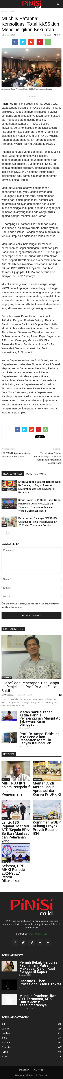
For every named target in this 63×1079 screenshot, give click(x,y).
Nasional (5, 779)
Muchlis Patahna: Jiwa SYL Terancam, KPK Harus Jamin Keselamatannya (38, 1000)
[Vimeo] (31, 943)
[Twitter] (23, 943)
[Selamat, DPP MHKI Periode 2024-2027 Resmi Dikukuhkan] (16, 853)
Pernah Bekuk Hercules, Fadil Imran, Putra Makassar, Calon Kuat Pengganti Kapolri (38, 967)
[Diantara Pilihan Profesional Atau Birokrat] (9, 984)
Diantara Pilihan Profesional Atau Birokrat (40, 982)
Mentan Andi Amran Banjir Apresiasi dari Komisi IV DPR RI (47, 789)
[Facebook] (15, 943)
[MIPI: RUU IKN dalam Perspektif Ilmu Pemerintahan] (16, 771)
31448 (59, 35)
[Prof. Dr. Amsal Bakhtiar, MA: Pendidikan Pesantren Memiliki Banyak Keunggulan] (9, 737)
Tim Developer (38, 1070)
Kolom (5, 1024)
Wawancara (6, 678)
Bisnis (4, 1056)
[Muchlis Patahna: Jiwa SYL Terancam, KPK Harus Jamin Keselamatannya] (9, 999)
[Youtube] (48, 943)
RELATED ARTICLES (12, 474)
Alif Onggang (7, 695)
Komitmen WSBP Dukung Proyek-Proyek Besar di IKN (47, 828)
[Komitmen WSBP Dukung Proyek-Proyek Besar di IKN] (47, 810)
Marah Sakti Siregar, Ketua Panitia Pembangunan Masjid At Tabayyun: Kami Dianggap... (39, 718)
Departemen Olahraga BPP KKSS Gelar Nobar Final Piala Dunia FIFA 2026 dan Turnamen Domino (37, 522)
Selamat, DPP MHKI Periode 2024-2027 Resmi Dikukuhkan (13, 873)
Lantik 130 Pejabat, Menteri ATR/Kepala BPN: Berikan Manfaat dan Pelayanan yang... (16, 831)
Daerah (5, 1028)
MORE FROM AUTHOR (36, 474)
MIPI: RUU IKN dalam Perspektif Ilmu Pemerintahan (16, 789)
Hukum (5, 1051)
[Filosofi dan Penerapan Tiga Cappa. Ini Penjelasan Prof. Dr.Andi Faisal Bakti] (31, 657)
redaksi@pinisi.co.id (37, 933)
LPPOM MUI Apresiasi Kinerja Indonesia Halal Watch (16, 455)
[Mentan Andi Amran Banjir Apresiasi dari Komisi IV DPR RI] (47, 771)
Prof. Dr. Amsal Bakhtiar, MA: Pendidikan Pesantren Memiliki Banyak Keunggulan (39, 738)
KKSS (12, 11)
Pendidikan (7, 1047)
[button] (58, 4)
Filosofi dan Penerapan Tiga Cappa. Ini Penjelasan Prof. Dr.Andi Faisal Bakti (31, 687)
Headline (5, 507)
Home (4, 11)
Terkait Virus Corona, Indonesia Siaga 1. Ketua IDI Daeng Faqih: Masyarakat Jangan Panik (47, 458)
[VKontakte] (40, 943)
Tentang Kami (24, 1070)
